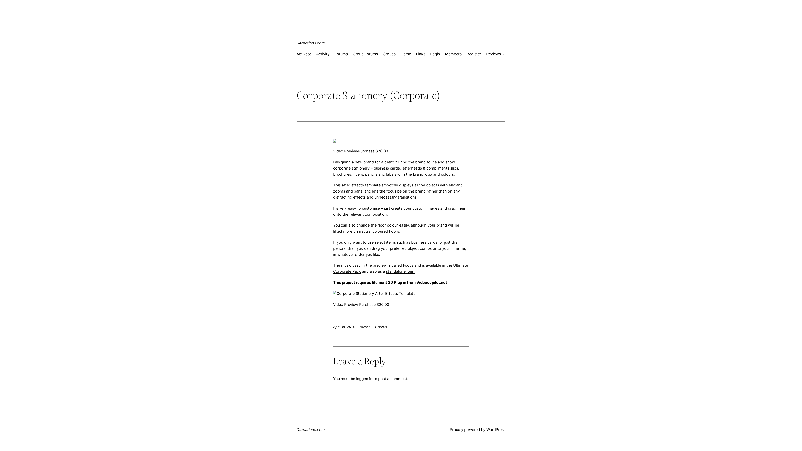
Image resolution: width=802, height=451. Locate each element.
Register (474, 54)
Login (435, 54)
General (381, 327)
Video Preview (345, 151)
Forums (341, 54)
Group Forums (365, 54)
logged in (364, 378)
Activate (304, 54)
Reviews (493, 54)
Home (406, 54)
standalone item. (400, 271)
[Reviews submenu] (503, 54)
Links (420, 54)
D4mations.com (311, 43)
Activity (323, 54)
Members (453, 54)
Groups (389, 54)
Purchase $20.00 (373, 151)
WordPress (495, 429)
